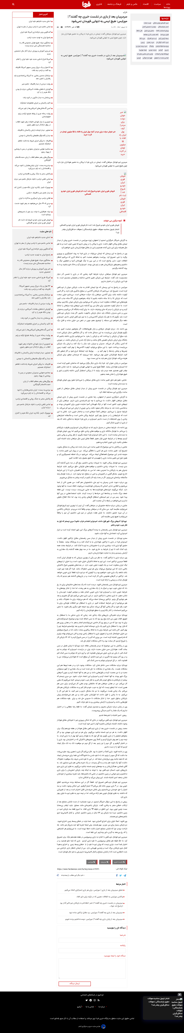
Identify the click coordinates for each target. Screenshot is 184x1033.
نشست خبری (118, 862)
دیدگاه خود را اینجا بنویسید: (115, 956)
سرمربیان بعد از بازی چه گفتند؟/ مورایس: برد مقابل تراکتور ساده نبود (96, 912)
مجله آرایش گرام (164, 38)
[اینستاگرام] (94, 1000)
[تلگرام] (125, 875)
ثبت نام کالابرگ (152, 38)
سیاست (158, 4)
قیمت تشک (147, 23)
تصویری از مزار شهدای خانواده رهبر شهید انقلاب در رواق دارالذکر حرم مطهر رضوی (33, 123)
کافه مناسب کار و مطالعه (151, 34)
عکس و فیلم (132, 4)
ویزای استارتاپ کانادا (162, 30)
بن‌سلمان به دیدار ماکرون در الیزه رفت (37, 97)
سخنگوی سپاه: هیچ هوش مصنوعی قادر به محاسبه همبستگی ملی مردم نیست (35, 44)
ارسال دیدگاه (75, 983)
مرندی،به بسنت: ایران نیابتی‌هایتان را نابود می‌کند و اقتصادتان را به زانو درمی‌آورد (33, 167)
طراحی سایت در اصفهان (161, 58)
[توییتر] (121, 875)
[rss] (98, 1000)
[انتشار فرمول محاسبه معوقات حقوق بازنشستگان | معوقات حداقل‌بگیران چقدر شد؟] (176, 1008)
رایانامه (123, 945)
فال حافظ (139, 30)
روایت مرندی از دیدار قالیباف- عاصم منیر (36, 84)
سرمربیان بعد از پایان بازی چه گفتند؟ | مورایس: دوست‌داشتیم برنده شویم (94, 919)
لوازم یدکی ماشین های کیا (145, 54)
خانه (168, 4)
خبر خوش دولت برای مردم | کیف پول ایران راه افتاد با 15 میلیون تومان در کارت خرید (88, 133)
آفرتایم (161, 50)
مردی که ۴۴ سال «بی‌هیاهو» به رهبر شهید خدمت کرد (33, 205)
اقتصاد (146, 4)
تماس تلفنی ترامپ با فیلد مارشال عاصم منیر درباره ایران (32, 181)
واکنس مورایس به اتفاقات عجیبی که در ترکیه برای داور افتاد (100, 896)
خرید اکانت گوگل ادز (162, 42)
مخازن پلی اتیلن (149, 30)
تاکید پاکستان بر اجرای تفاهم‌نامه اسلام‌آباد (35, 103)
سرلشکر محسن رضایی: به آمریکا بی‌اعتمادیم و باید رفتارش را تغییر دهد (32, 77)
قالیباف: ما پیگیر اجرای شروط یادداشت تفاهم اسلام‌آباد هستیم (34, 142)
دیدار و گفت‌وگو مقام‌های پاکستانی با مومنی (35, 135)
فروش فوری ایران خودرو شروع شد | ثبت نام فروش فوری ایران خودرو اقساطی (88, 193)
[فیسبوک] (117, 875)
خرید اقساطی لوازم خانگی (161, 23)
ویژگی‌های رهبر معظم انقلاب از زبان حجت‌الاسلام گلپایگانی (33, 159)
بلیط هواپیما (143, 50)
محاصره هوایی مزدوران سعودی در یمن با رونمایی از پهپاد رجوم (32, 151)
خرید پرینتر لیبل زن (141, 46)
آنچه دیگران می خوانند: (112, 221)
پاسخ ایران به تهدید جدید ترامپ (39, 37)
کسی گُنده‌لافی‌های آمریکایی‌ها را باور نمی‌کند (34, 108)
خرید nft (142, 38)
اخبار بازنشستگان (163, 27)
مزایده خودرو (153, 50)
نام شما (123, 935)
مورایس (90, 862)
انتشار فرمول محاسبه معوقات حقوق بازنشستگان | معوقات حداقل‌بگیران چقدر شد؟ (158, 1002)
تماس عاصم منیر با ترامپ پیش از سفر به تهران (34, 26)
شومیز (139, 58)
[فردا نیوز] (86, 4)
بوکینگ (151, 46)
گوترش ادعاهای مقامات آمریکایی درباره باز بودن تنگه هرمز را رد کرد (33, 91)
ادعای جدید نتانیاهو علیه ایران (40, 21)
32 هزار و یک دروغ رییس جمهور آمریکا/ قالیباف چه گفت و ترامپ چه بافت (33, 69)
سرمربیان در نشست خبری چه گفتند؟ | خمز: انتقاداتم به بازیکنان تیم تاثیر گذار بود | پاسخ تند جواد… (91, 905)
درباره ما (101, 1006)
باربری (167, 50)
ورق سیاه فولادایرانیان (162, 46)
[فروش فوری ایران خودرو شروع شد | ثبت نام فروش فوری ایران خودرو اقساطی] (122, 192)
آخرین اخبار (43, 14)
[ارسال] (62, 27)
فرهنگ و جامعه (114, 4)
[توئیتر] (86, 1000)
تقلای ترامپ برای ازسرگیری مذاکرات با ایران (35, 198)
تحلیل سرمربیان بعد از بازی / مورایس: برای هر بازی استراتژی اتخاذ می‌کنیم (94, 890)
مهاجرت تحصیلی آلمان (149, 27)
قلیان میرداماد (164, 34)
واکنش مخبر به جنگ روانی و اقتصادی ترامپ (34, 173)
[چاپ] (58, 27)
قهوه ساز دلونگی (147, 58)
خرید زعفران (150, 42)
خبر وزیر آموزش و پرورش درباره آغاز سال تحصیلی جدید (32, 52)
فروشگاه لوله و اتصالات (162, 54)
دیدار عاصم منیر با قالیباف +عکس (39, 192)
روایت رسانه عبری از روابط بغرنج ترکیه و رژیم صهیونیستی (34, 115)
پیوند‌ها (167, 7)
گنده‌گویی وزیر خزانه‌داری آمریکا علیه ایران (35, 32)
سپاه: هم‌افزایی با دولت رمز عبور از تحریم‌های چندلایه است (34, 213)
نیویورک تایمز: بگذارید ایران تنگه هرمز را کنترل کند (32, 187)
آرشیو (79, 1006)
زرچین (143, 42)
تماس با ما (90, 1006)
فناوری (99, 4)
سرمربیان (104, 862)
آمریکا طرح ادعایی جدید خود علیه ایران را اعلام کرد (33, 61)
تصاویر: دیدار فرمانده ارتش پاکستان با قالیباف (34, 130)
